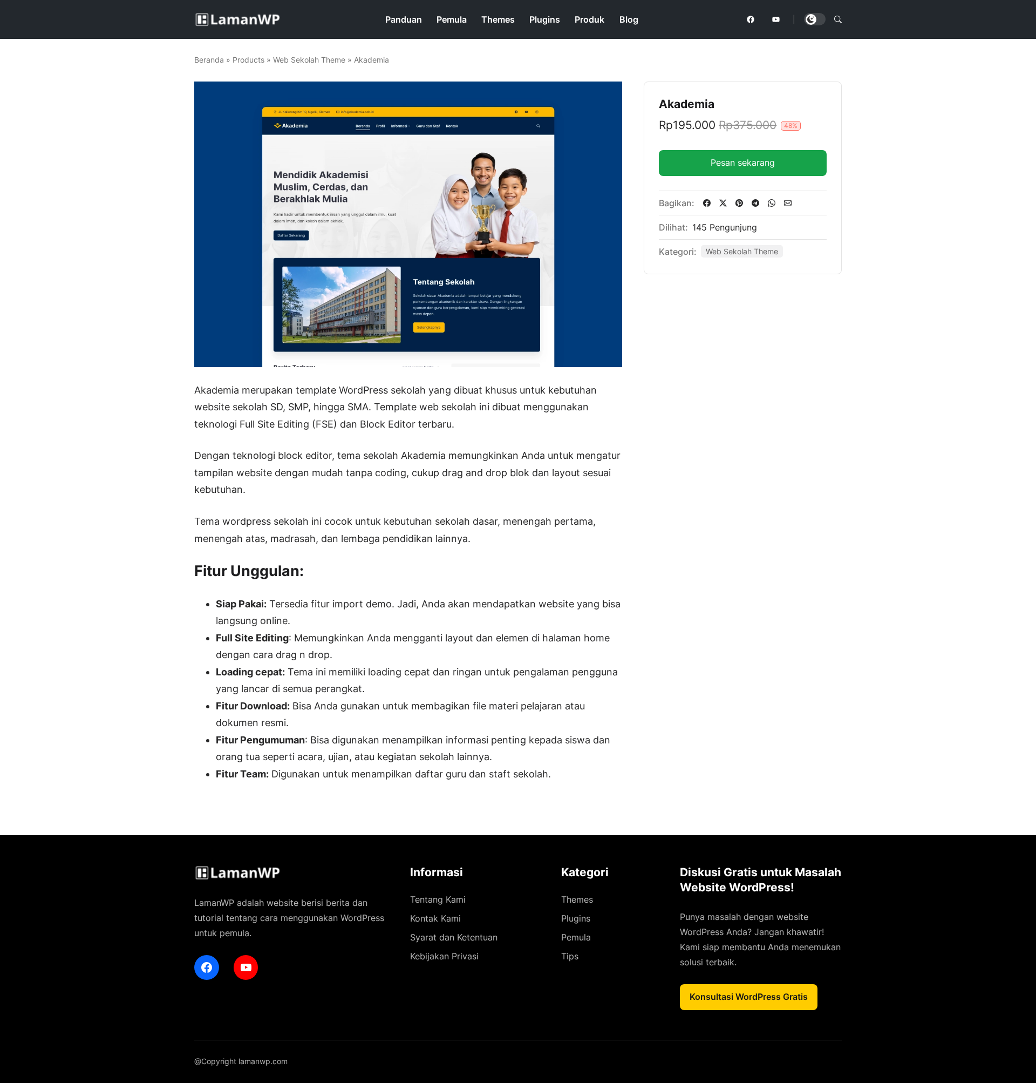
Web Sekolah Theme (309, 59)
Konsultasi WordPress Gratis (749, 996)
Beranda (209, 59)
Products (248, 59)
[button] (838, 19)
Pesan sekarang (743, 162)
